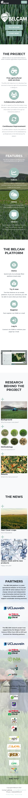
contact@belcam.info (19, 790)
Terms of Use (18, 794)
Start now (14, 33)
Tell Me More (14, 27)
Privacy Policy (10, 794)
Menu (23, 2)
